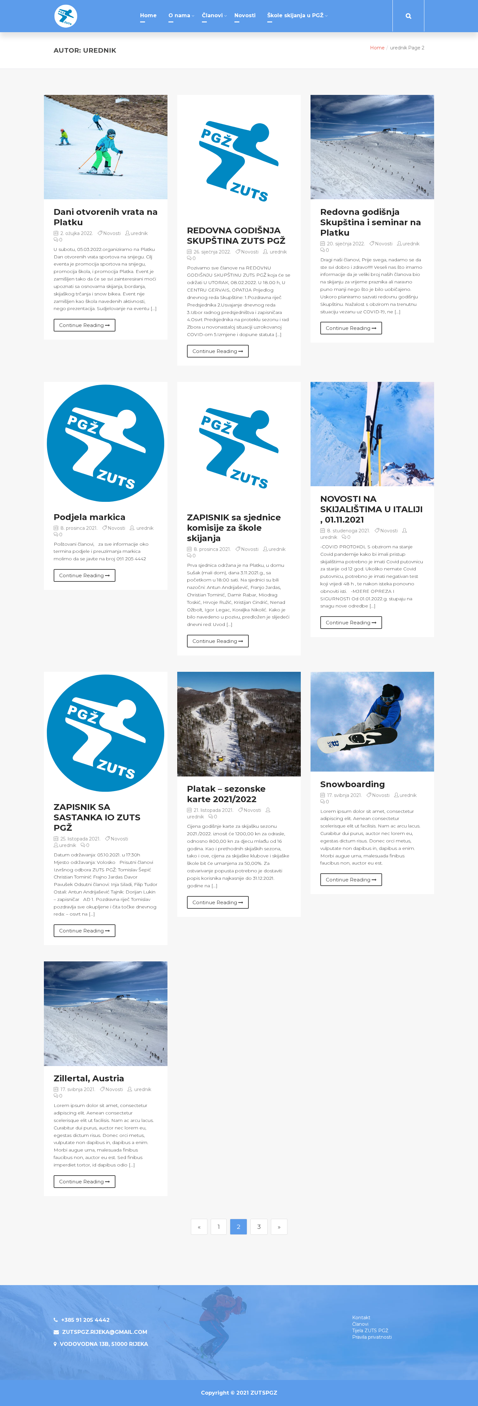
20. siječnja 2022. (345, 244)
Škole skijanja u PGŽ (295, 15)
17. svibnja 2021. (344, 795)
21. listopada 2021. (213, 810)
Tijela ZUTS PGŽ (370, 1331)
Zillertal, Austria (89, 1078)
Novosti (245, 15)
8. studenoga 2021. (348, 531)
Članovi (212, 15)
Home (148, 15)
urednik (139, 233)
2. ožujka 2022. (76, 233)
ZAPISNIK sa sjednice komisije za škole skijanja (234, 527)
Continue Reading (82, 325)
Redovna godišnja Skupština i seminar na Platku (370, 222)
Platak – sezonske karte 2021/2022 (226, 794)
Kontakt (361, 1318)
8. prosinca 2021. (78, 528)
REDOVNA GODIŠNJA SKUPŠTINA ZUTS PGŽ (236, 235)
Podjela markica (90, 517)
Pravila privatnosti (372, 1337)
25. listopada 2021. (79, 839)
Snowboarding (352, 784)
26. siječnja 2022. (212, 252)
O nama (179, 15)
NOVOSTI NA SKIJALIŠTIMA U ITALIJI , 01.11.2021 (371, 509)
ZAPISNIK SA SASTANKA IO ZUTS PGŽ (97, 817)
